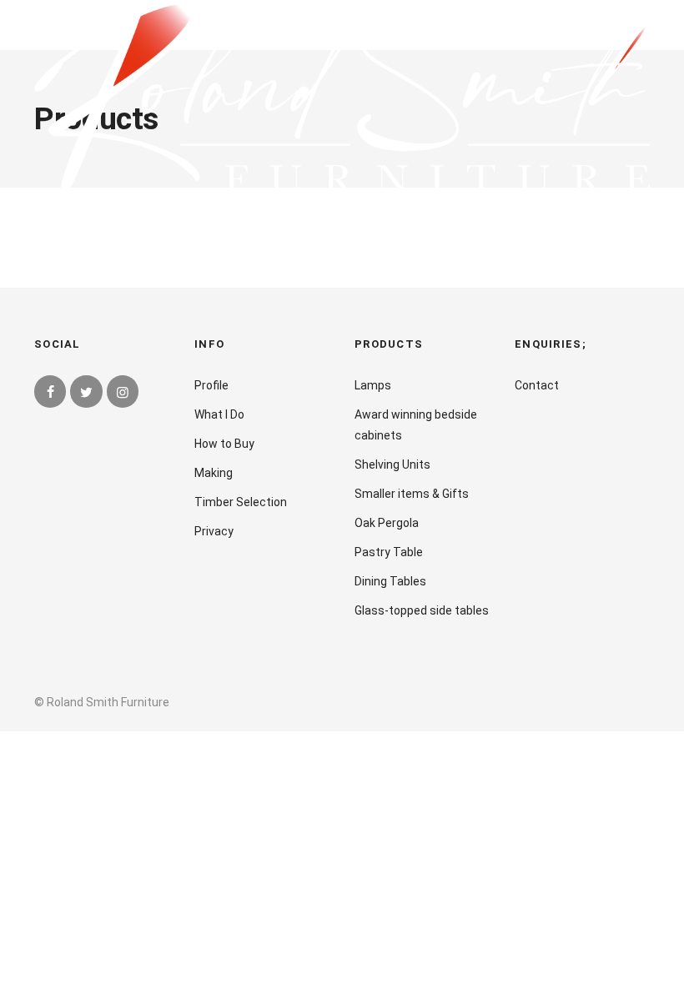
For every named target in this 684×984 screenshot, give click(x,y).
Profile (211, 385)
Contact (537, 385)
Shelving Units (392, 464)
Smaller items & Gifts (412, 493)
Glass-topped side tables (422, 610)
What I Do (219, 414)
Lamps (373, 385)
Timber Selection (240, 502)
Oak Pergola (387, 523)
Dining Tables (390, 581)
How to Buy (224, 443)
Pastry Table (389, 552)
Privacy (214, 531)
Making (213, 472)
